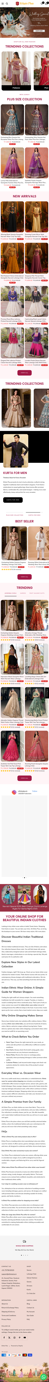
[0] (42, 3)
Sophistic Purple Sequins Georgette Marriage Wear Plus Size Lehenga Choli (35, 182)
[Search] (7, 4)
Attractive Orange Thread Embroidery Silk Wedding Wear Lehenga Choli (35, 634)
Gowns (29, 1282)
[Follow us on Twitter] (9, 1337)
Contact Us (30, 1308)
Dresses (29, 1286)
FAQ (28, 1319)
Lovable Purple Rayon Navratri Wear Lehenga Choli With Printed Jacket (36, 361)
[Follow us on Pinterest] (19, 1337)
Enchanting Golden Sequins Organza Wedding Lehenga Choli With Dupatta (14, 563)
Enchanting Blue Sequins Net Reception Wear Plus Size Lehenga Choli (12, 138)
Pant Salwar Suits (37, 593)
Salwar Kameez (32, 1278)
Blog (28, 1304)
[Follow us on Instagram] (14, 1337)
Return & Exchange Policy (10, 1308)
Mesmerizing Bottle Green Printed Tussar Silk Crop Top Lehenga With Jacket (36, 721)
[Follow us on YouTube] (24, 1337)
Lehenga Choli (11, 593)
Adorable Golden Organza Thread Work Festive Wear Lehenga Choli (12, 721)
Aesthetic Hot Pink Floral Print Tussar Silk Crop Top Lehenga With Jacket (11, 765)
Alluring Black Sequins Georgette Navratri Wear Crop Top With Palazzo (12, 235)
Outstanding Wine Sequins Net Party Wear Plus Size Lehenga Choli (35, 138)
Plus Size (10, 505)
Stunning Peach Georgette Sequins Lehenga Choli (36, 765)
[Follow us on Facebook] (4, 1337)
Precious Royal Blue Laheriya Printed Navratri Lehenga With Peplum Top (11, 320)
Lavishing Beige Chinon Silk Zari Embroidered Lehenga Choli (35, 678)
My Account (31, 1312)
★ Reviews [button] (47, 693)
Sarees (23, 593)
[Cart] (46, 4)
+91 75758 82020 (8, 1270)
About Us (5, 1304)
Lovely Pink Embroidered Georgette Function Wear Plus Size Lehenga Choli (12, 182)
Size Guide (30, 1316)
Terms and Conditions (9, 1316)
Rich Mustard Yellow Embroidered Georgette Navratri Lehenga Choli (12, 277)
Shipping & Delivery (8, 1312)
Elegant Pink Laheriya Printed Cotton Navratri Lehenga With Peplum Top (11, 361)
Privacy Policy (6, 1319)
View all (24, 373)
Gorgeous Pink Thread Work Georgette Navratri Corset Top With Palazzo (35, 277)
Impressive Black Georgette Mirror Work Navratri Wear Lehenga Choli (12, 678)
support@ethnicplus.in (9, 1274)
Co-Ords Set (31, 1293)
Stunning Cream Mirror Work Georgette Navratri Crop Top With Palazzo (36, 235)
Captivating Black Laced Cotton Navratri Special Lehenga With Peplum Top (35, 320)
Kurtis (29, 1290)
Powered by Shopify (17, 1346)
